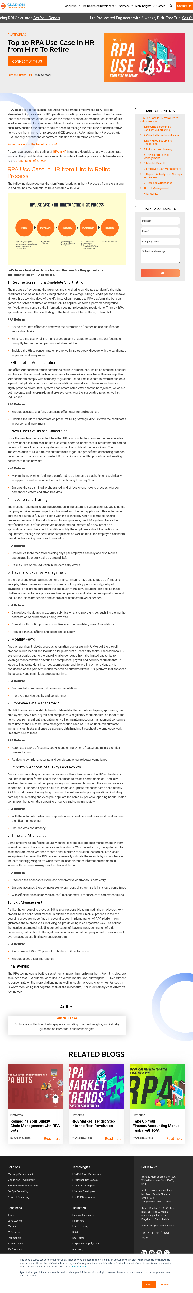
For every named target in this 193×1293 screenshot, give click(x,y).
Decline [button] (165, 1284)
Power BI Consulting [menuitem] (18, 1197)
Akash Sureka (17, 75)
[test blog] (35, 1086)
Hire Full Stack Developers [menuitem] (86, 1174)
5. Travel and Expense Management (156, 156)
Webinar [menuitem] (12, 1226)
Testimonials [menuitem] (14, 1237)
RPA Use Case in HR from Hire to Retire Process (159, 120)
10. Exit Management (156, 188)
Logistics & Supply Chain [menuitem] (86, 1243)
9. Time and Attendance (158, 182)
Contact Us (184, 6)
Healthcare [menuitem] (78, 1220)
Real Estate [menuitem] (78, 1237)
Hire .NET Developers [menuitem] (83, 1185)
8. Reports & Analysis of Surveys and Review (163, 176)
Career (160, 6)
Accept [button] (149, 1284)
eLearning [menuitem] (77, 1249)
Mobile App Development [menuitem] (21, 1180)
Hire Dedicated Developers (98, 6)
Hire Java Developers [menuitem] (83, 1191)
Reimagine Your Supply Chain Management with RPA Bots (35, 1126)
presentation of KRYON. (31, 161)
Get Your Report (30, 18)
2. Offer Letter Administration (161, 135)
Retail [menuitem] (75, 1232)
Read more (52, 1138)
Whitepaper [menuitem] (14, 1232)
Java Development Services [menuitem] (23, 1185)
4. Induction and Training (158, 149)
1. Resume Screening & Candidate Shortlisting (157, 128)
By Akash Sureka (20, 1137)
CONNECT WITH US (27, 61)
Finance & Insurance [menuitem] (83, 1215)
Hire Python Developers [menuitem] (85, 1180)
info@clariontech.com (162, 1225)
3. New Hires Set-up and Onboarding (158, 142)
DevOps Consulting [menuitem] (18, 1191)
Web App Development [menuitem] (20, 1174)
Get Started (175, 18)
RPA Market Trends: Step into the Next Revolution (93, 1123)
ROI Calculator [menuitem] (15, 1249)
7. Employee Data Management (162, 168)
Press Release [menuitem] (15, 1243)
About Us (71, 6)
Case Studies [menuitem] (15, 1220)
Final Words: (151, 193)
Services (124, 6)
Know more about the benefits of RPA (32, 144)
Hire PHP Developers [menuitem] (83, 1197)
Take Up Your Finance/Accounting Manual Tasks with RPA (157, 1126)
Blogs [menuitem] (11, 1215)
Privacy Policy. (79, 1266)
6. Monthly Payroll (154, 163)
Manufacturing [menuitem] (80, 1226)
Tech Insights (143, 6)
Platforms (17, 35)
